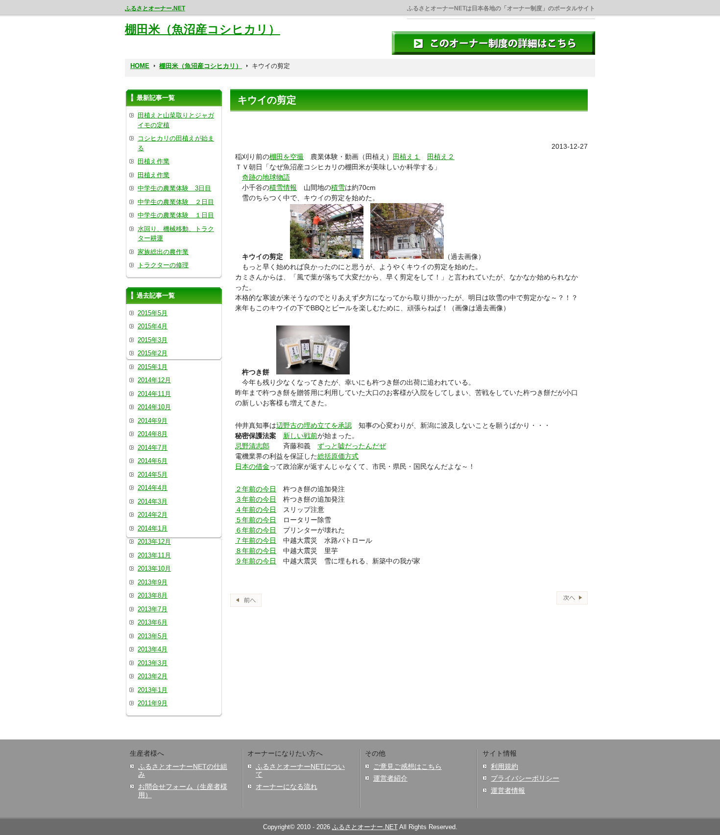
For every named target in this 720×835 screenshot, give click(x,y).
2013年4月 (153, 649)
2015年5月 (153, 313)
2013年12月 (154, 541)
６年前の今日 (255, 530)
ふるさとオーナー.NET (155, 8)
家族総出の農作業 (163, 251)
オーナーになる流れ (286, 786)
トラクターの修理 (163, 265)
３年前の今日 (255, 499)
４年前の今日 (255, 509)
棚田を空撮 (286, 157)
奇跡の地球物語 (266, 177)
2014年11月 (154, 393)
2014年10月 (154, 407)
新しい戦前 (300, 436)
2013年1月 (153, 690)
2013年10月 (154, 568)
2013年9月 (153, 582)
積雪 (338, 187)
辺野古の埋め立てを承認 (314, 425)
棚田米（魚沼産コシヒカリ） (202, 29)
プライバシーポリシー (525, 778)
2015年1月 (153, 367)
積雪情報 (283, 187)
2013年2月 (153, 676)
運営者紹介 (390, 778)
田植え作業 (153, 161)
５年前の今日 (255, 520)
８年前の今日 (255, 551)
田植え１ (406, 157)
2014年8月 (153, 434)
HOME (139, 66)
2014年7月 (153, 447)
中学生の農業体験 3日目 (174, 188)
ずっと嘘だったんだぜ (351, 446)
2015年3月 (153, 340)
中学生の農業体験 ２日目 (176, 202)
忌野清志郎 (252, 446)
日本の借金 (252, 466)
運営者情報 (508, 790)
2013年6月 (153, 622)
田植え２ (441, 157)
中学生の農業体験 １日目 (176, 215)
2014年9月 (153, 420)
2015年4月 (153, 326)
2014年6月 (153, 460)
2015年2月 (153, 353)
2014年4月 (153, 487)
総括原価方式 (338, 456)
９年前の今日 (255, 561)
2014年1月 (153, 528)
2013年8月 (153, 595)
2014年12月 (154, 380)
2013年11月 (154, 555)
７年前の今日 (255, 540)
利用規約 (504, 766)
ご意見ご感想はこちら (407, 766)
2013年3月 (153, 663)
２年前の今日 (255, 489)
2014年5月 (153, 474)
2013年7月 (153, 609)
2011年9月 (153, 703)
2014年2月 (153, 514)
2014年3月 (153, 501)
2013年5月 (153, 636)
